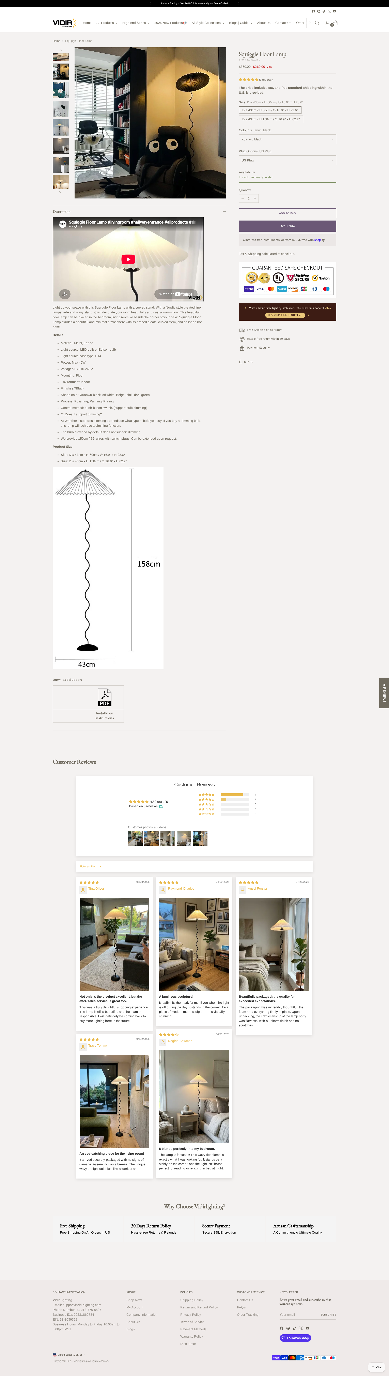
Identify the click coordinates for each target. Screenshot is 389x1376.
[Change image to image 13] (61, 90)
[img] (89, 882)
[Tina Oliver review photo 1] (114, 944)
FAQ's (241, 1307)
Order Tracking (248, 1314)
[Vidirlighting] (65, 22)
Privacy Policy (190, 1314)
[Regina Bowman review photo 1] (194, 1096)
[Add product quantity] (255, 198)
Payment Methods (193, 1329)
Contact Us (245, 1300)
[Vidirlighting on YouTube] (334, 11)
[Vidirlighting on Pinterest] (319, 11)
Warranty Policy (191, 1336)
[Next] (238, 3)
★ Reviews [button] (384, 692)
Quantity (245, 190)
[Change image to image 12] (61, 72)
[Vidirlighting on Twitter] (329, 11)
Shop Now (134, 1300)
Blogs (130, 1329)
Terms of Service (192, 1322)
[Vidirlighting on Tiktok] (324, 11)
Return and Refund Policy (199, 1307)
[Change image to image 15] (61, 127)
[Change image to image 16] (61, 146)
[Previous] (150, 3)
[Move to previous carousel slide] (323, 1266)
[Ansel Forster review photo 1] (274, 944)
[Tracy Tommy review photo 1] (114, 1101)
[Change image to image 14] (61, 109)
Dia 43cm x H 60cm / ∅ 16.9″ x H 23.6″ (270, 110)
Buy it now (288, 226)
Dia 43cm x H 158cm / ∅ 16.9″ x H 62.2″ (271, 119)
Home (56, 40)
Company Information (142, 1314)
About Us (133, 1322)
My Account (134, 1307)
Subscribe (328, 1314)
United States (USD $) (70, 1354)
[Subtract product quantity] (242, 198)
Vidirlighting (80, 1361)
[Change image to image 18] (61, 183)
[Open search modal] (317, 23)
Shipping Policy (191, 1300)
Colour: (255, 130)
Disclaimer (188, 1343)
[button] (249, 79)
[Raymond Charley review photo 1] (194, 944)
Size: (271, 102)
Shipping (254, 254)
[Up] (61, 50)
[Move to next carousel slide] (332, 1265)
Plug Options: (255, 151)
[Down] (61, 192)
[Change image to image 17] (61, 165)
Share (248, 362)
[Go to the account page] (326, 23)
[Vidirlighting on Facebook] (313, 11)
